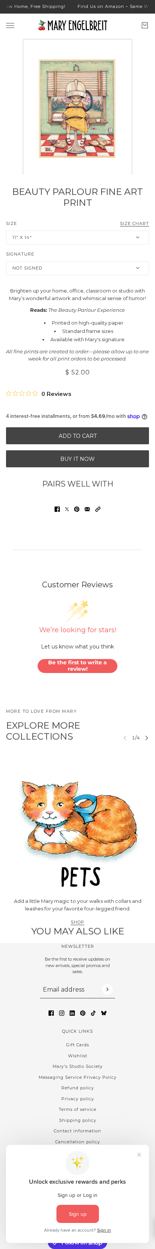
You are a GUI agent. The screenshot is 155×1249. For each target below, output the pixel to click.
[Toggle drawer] (10, 25)
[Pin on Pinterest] (77, 509)
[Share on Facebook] (57, 509)
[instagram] (62, 1013)
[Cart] (145, 25)
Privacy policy (77, 1098)
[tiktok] (93, 1013)
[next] (146, 737)
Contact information (77, 1130)
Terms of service (77, 1109)
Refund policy (77, 1087)
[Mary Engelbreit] (77, 25)
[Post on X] (67, 509)
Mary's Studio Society (78, 1066)
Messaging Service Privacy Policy (78, 1077)
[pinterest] (83, 1013)
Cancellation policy (77, 1141)
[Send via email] (87, 509)
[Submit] (107, 989)
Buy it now (77, 459)
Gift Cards (77, 1044)
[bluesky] (104, 1013)
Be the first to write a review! (77, 666)
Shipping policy (77, 1120)
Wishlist (77, 1055)
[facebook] (51, 1013)
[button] (98, 509)
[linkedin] (72, 1013)
